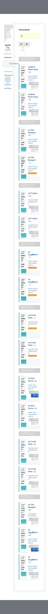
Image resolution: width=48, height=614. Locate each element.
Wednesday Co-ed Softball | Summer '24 (8, 79)
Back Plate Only (33, 68)
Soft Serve (31, 379)
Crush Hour (32, 316)
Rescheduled (32, 173)
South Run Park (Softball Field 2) (33, 202)
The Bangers (32, 131)
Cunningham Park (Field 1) (32, 515)
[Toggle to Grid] (21, 44)
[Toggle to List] (26, 44)
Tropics (34, 193)
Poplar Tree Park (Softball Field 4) (32, 387)
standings (7, 88)
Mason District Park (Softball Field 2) (33, 78)
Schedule (12, 64)
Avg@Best (33, 254)
